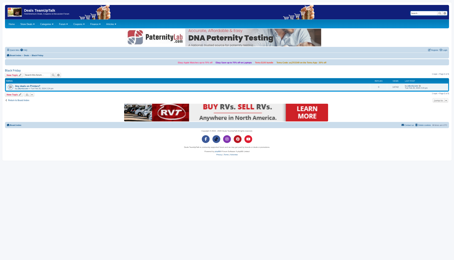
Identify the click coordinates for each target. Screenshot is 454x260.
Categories (46, 24)
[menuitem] (23, 50)
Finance (94, 24)
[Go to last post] (420, 86)
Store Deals (26, 24)
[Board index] (15, 12)
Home (12, 24)
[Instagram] (227, 139)
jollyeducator (23, 88)
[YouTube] (248, 139)
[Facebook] (206, 139)
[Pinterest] (238, 139)
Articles (110, 24)
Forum (62, 24)
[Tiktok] (216, 139)
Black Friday (13, 70)
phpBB (217, 151)
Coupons (78, 24)
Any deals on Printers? (27, 86)
